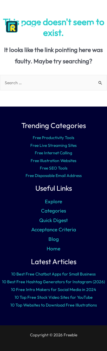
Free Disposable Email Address (54, 175)
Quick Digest (53, 220)
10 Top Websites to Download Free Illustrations (53, 305)
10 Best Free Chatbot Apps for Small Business (53, 274)
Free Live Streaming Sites (53, 145)
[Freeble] (27, 27)
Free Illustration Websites (53, 160)
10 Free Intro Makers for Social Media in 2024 (53, 289)
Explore (53, 201)
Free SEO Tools (53, 168)
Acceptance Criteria (53, 229)
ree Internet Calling (54, 153)
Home (53, 248)
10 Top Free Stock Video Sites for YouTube (54, 297)
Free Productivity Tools (53, 137)
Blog (53, 239)
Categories (53, 210)
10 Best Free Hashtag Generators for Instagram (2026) (53, 281)
